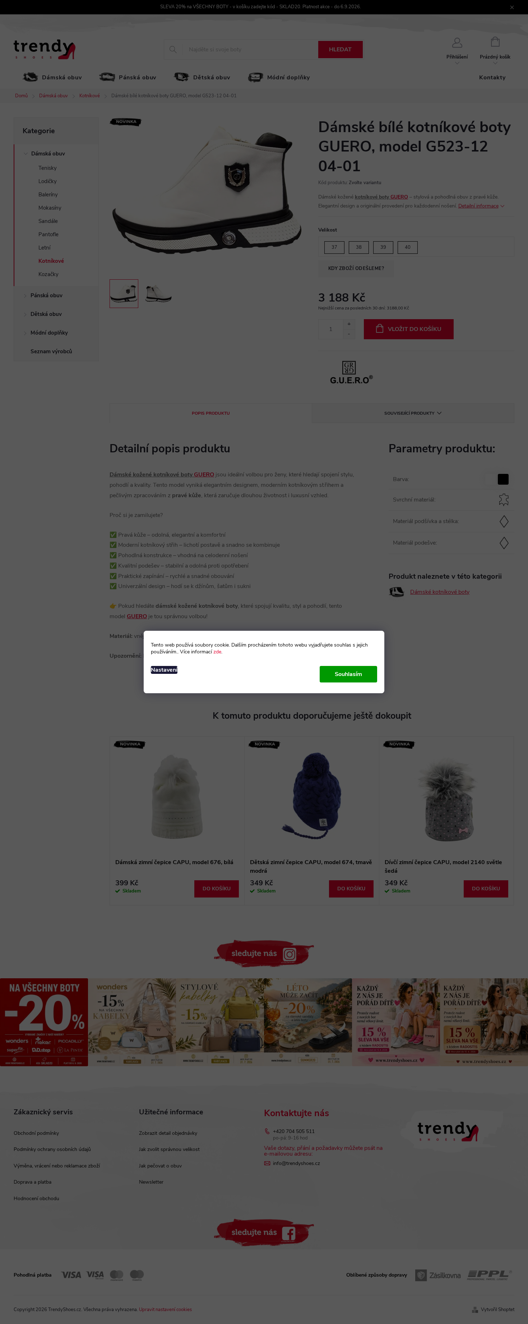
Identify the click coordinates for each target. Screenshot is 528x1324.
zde (217, 651)
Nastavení (164, 670)
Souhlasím (348, 674)
